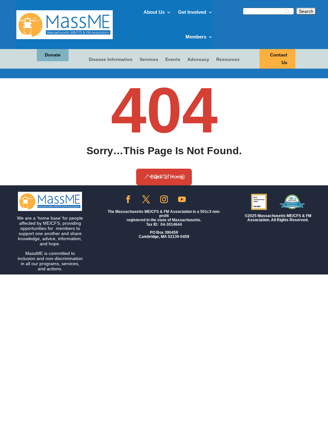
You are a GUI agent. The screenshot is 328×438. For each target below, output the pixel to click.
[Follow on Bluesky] (200, 199)
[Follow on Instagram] (164, 199)
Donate (53, 54)
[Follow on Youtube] (182, 199)
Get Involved (192, 12)
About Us (154, 12)
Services (149, 59)
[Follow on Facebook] (128, 199)
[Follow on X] (146, 199)
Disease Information (111, 59)
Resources (228, 59)
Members (195, 36)
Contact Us (278, 58)
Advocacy (198, 59)
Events (172, 59)
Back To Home (167, 177)
